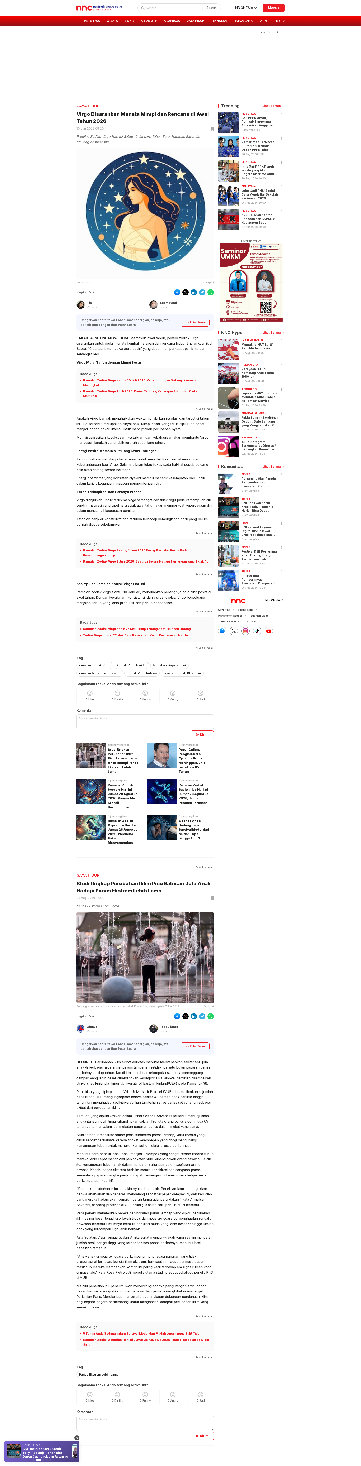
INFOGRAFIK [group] (244, 21)
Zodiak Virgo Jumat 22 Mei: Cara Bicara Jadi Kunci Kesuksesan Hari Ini (136, 635)
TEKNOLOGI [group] (219, 21)
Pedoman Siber (258, 615)
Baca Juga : (89, 374)
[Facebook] (222, 631)
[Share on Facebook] (177, 292)
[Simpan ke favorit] (211, 129)
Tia (89, 302)
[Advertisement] (177, 63)
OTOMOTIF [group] (149, 21)
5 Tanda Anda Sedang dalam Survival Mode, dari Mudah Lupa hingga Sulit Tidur (142, 1333)
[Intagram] (245, 631)
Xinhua (92, 1026)
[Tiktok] (257, 631)
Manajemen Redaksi (230, 615)
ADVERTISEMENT (251, 241)
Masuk (273, 8)
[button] (284, 20)
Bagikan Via (85, 292)
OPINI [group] (263, 21)
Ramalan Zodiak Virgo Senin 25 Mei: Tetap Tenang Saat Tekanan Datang (137, 629)
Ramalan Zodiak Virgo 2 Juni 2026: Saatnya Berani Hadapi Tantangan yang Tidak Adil (146, 561)
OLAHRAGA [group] (172, 21)
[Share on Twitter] (185, 292)
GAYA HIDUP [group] (195, 21)
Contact (252, 621)
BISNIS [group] (130, 21)
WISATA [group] (112, 21)
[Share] (282, 114)
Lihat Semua (271, 105)
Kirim (204, 735)
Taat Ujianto (169, 1026)
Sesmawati (168, 302)
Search (212, 8)
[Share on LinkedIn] (194, 292)
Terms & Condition (229, 621)
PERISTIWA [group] (92, 21)
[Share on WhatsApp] (210, 292)
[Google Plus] (269, 631)
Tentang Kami (244, 609)
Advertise (224, 609)
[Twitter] (234, 631)
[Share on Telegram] (202, 292)
